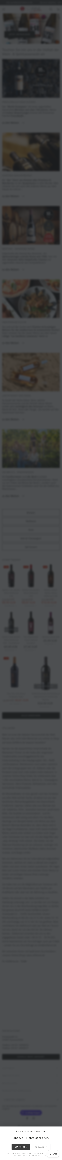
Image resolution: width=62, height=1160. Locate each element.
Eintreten (21, 1147)
